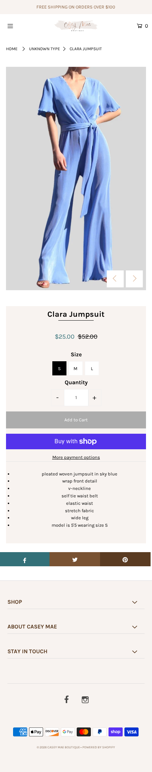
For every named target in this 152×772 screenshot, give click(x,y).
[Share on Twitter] (74, 559)
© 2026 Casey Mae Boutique (58, 747)
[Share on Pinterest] (125, 559)
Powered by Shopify (98, 747)
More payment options (76, 457)
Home (12, 48)
